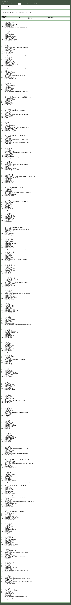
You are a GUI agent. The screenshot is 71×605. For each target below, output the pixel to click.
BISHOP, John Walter (9, 269)
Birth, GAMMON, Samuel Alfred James (12, 169)
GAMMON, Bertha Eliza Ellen (10, 311)
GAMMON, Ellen (8, 260)
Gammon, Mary (7, 427)
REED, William (7, 564)
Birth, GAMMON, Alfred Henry (10, 518)
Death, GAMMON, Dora (9, 450)
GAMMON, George (8, 102)
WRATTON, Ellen (8, 231)
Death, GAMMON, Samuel (10, 235)
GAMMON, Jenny (8, 60)
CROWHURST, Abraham (9, 294)
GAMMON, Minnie (8, 350)
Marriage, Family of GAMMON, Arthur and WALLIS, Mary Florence (17, 471)
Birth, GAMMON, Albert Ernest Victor (11, 279)
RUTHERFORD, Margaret (10, 430)
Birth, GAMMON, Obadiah (9, 320)
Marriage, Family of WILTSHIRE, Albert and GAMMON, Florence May (17, 485)
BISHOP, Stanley (8, 509)
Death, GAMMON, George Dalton (11, 592)
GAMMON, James (8, 298)
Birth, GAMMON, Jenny (9, 59)
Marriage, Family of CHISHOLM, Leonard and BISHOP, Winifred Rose (18, 152)
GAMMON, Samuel (8, 236)
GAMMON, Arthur (8, 23)
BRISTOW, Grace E (8, 197)
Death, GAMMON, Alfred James (11, 467)
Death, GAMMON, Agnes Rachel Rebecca (12, 373)
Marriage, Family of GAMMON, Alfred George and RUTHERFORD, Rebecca (19, 581)
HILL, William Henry (8, 360)
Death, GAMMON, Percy (9, 271)
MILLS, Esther (7, 76)
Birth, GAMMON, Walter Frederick (11, 128)
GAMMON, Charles (8, 58)
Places (17, 3)
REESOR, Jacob (8, 143)
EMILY (6, 322)
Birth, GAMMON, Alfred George (10, 130)
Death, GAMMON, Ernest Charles (11, 39)
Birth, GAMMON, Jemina (9, 370)
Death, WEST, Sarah (9, 204)
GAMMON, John (8, 245)
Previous (34, 3)
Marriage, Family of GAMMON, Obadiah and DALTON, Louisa (16, 445)
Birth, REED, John (8, 221)
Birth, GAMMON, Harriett (9, 338)
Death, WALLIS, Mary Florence (10, 495)
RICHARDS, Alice (8, 26)
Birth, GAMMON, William (9, 223)
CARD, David (7, 86)
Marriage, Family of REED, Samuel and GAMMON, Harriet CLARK (17, 459)
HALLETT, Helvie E (8, 515)
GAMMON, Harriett (8, 326)
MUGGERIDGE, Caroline (9, 345)
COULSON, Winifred (9, 470)
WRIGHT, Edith (7, 111)
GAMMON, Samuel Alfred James (11, 168)
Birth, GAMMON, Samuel (9, 404)
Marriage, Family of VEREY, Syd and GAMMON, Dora (15, 556)
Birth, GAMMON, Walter (9, 508)
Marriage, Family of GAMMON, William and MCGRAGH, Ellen (16, 448)
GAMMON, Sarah (8, 262)
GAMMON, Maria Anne (9, 154)
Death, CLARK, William (9, 275)
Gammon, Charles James (9, 95)
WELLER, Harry (8, 193)
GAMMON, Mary (8, 368)
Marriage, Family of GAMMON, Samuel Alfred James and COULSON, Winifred (19, 501)
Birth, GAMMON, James (9, 299)
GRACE (6, 232)
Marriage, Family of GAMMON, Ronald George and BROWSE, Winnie (18, 324)
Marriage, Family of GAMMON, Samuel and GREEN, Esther (16, 596)
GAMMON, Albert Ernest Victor (10, 278)
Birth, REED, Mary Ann (9, 374)
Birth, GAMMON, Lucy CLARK (10, 385)
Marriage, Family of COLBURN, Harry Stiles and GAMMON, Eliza (17, 164)
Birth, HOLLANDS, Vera (9, 328)
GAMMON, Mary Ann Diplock (10, 251)
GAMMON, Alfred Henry (9, 519)
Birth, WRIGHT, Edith (9, 528)
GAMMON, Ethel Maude (9, 115)
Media (27, 3)
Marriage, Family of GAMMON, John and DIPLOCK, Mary (15, 249)
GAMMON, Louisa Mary (9, 37)
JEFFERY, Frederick (8, 71)
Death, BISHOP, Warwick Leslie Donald (12, 277)
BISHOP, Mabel (8, 119)
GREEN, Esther (8, 303)
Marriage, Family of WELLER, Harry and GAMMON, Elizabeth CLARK (18, 192)
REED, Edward (8, 414)
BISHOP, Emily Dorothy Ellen (10, 331)
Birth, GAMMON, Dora (9, 408)
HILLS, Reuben (8, 53)
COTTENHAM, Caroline (9, 215)
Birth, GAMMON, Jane (9, 287)
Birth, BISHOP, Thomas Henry (10, 62)
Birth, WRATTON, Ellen (9, 537)
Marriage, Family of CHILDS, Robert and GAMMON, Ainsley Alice (17, 497)
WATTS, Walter (7, 402)
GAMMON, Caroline (8, 180)
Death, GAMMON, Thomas (10, 49)
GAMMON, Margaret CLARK (10, 69)
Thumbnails (30, 3)
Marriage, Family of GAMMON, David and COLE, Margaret (15, 227)
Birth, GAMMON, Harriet (9, 144)
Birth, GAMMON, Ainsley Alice (10, 406)
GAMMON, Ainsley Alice (9, 32)
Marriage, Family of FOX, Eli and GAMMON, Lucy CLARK (15, 400)
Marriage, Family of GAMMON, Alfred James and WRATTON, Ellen (17, 229)
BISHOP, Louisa (8, 465)
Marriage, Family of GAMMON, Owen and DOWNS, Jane (15, 511)
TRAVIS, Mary (7, 464)
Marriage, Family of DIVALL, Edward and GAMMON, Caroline (16, 282)
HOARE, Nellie (7, 344)
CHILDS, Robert (8, 179)
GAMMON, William (8, 222)
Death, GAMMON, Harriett (9, 436)
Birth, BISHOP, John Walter (10, 270)
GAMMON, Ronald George (10, 25)
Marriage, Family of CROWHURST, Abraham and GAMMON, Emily (17, 293)
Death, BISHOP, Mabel (9, 499)
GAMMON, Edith (8, 349)
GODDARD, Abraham (9, 48)
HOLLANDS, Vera (8, 434)
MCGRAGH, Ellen (8, 401)
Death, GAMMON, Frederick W (10, 109)
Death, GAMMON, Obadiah (10, 72)
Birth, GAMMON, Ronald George (11, 24)
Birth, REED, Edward (9, 413)
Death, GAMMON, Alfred (9, 312)
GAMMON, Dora (8, 409)
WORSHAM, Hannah (9, 240)
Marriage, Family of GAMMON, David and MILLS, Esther (15, 75)
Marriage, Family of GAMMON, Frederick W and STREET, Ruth (16, 210)
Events (14, 3)
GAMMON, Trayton (8, 212)
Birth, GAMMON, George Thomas (11, 173)
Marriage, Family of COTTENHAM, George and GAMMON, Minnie (17, 352)
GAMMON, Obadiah (8, 73)
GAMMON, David (8, 74)
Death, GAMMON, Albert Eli (10, 522)
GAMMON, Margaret (8, 54)
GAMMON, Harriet (8, 145)
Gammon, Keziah (8, 347)
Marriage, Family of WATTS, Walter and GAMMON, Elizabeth (16, 135)
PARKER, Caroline (8, 138)
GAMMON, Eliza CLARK (9, 356)
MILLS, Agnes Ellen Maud (9, 156)
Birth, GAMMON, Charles (9, 57)
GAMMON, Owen (8, 28)
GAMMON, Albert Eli (8, 147)
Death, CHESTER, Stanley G (10, 550)
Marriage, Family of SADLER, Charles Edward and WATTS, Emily (17, 127)
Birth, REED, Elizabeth (9, 241)
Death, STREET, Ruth (9, 66)
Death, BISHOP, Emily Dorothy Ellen (11, 590)
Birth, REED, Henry (8, 483)
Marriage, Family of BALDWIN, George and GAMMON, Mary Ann (17, 157)
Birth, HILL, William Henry (9, 361)
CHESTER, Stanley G (9, 98)
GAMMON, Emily (8, 213)
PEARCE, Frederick (8, 514)
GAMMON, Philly (8, 273)
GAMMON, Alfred (8, 313)
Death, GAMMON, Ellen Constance (11, 544)
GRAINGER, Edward (9, 89)
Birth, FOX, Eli (7, 118)
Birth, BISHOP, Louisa (9, 466)
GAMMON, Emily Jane (9, 141)
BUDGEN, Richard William (10, 175)
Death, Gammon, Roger (9, 598)
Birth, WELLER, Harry (9, 206)
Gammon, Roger (8, 597)
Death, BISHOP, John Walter (10, 319)
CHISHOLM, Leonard (9, 153)
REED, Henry (7, 484)
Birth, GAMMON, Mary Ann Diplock (11, 252)
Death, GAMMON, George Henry (11, 364)
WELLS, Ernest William (9, 443)
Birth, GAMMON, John (9, 246)
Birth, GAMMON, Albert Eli (10, 93)
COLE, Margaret (8, 226)
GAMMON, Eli (7, 333)
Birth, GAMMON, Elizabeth (10, 30)
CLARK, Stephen (8, 575)
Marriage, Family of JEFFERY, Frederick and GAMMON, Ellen (16, 259)
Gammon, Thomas (8, 341)
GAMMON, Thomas (8, 33)
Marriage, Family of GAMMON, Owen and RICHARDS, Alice (16, 27)
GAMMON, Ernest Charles (10, 40)
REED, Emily (7, 397)
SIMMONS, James (8, 65)
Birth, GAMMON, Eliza (9, 264)
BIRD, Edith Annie (8, 456)
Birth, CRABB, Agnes (9, 105)
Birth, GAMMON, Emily (9, 214)
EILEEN (6, 490)
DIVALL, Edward (8, 92)
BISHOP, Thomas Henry (9, 61)
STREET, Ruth (7, 67)
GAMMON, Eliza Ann (9, 257)
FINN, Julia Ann (8, 101)
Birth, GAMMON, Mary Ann (10, 182)
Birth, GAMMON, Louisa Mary (10, 36)
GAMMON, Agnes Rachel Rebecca (11, 82)
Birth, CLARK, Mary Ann (9, 132)
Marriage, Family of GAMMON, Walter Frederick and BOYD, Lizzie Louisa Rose (19, 463)
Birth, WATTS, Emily (8, 476)
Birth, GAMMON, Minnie (9, 521)
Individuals (3, 3)
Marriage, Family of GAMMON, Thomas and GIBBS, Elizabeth (16, 289)
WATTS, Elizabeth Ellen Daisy (10, 539)
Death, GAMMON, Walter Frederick (11, 64)
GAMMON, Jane (8, 46)
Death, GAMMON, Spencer (10, 474)
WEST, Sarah (7, 205)
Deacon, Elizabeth (8, 87)
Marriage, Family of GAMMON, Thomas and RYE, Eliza (15, 587)
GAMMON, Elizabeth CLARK (10, 194)
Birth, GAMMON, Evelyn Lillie (10, 265)
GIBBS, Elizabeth (8, 505)
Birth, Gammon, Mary (9, 426)
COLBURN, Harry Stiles (9, 165)
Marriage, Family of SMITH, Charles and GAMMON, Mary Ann (16, 552)
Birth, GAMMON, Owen (9, 148)
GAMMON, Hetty (8, 90)
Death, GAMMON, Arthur (9, 22)
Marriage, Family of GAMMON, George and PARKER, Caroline (16, 139)
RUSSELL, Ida (7, 124)
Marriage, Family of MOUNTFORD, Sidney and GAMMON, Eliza (17, 201)
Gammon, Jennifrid (8, 381)
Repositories (24, 3)
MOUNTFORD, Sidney (9, 116)
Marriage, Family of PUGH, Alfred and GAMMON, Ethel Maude (16, 114)
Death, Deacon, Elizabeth (9, 88)
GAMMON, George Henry (9, 365)
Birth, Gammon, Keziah (9, 346)
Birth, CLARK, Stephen (9, 574)
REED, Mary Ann (8, 375)
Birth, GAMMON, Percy (9, 330)
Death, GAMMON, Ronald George (11, 536)
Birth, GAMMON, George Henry (10, 506)
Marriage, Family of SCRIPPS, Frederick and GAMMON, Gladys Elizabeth (18, 419)
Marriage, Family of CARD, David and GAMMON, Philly (15, 584)
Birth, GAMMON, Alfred (9, 442)
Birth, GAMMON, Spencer (9, 478)
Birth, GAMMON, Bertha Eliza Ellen (11, 310)
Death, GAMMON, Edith (9, 348)
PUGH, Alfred (7, 113)
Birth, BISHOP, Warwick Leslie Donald (12, 517)
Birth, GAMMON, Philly (9, 274)
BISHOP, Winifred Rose (9, 151)
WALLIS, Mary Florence (9, 247)
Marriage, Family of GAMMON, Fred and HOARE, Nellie (15, 359)
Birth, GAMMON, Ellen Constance (11, 238)
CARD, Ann (7, 123)
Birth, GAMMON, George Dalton (11, 378)
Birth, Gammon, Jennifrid (9, 382)
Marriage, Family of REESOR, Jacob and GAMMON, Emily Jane (17, 142)
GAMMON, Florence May (9, 486)
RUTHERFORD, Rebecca (10, 583)
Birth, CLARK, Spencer (9, 56)
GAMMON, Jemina (8, 369)
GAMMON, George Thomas (10, 174)
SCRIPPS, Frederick (9, 167)
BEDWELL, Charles (8, 488)
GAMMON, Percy (8, 163)
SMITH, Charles (8, 70)
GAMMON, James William (10, 296)
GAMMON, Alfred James (9, 230)
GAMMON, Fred (8, 358)
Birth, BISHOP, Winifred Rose (10, 425)
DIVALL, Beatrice (8, 342)
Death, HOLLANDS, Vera (9, 433)
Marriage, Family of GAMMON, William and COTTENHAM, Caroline (17, 578)
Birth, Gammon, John (9, 45)
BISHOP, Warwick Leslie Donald (11, 276)
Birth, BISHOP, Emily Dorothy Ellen (11, 332)
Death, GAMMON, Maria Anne (10, 395)
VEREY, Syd (7, 546)
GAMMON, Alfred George (9, 100)
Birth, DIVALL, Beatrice (9, 343)
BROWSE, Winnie (8, 325)
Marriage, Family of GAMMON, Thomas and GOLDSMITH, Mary (16, 570)
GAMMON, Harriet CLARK (10, 85)
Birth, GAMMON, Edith (9, 523)
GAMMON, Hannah (8, 217)
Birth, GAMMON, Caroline (9, 181)
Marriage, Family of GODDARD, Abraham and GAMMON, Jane (16, 47)
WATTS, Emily (7, 126)
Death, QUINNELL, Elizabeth (10, 186)
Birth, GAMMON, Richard (9, 577)
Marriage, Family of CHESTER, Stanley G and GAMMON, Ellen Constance (18, 97)
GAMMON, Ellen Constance (10, 99)
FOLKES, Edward (8, 228)
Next (37, 3)
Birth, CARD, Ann (8, 122)
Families (11, 3)
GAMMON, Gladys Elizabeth (10, 224)
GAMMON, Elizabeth (9, 31)
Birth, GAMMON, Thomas (9, 34)
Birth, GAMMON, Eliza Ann (10, 258)
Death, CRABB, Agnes (9, 52)
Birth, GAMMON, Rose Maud (10, 389)
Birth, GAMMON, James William (11, 297)
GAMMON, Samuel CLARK (10, 559)
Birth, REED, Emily (8, 396)
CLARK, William (8, 189)
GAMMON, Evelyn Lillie (9, 77)
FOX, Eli (6, 117)
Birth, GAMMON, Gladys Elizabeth (11, 567)
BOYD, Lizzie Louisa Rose (10, 283)
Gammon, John (7, 44)
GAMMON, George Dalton (10, 593)
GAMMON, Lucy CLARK (9, 384)
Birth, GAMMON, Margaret (10, 493)
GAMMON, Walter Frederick (10, 63)
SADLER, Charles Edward (10, 38)
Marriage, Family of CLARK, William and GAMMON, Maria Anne (16, 187)
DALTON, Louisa (8, 41)
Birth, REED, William (9, 563)
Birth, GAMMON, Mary (9, 367)
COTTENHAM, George (9, 219)
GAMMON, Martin (8, 160)
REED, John (7, 220)
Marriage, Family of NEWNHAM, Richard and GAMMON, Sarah (16, 412)
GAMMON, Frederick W (9, 80)
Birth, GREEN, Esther (9, 302)
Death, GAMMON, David (9, 233)
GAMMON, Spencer (8, 475)
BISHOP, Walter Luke (9, 178)
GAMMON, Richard (8, 576)
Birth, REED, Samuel (9, 386)
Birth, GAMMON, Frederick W (10, 79)
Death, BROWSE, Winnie (9, 455)
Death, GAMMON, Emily (9, 376)
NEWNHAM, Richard (9, 410)
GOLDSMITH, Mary (8, 569)
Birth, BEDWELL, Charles (9, 489)
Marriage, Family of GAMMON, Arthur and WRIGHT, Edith (15, 110)
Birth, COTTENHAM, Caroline (10, 216)
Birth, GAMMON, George (9, 103)
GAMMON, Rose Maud (9, 388)
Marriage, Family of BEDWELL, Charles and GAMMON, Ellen (16, 533)
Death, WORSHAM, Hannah (10, 239)
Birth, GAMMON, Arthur (9, 106)
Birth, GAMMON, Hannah (9, 218)
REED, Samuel (8, 387)
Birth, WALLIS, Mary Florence (10, 248)
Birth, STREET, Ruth (8, 363)
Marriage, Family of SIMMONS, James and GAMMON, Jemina (16, 453)
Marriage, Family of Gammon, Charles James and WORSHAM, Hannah (18, 96)
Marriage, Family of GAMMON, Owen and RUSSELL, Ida (15, 416)
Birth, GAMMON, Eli (8, 334)
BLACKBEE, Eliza (8, 83)
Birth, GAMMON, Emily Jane (10, 285)
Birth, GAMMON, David (9, 390)
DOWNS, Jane (7, 84)
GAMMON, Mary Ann (9, 158)
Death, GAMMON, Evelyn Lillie (10, 78)
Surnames (7, 3)
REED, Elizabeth (8, 242)
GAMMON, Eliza (8, 166)
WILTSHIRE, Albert (8, 35)
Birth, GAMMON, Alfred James (10, 243)
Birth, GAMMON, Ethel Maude (10, 437)
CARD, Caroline (8, 184)
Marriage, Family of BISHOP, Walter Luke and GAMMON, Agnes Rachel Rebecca (20, 176)
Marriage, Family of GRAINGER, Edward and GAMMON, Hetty (16, 91)
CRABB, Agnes (8, 51)
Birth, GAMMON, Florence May (10, 529)
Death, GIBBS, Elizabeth (9, 504)
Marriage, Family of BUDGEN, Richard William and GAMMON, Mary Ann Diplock (20, 482)
